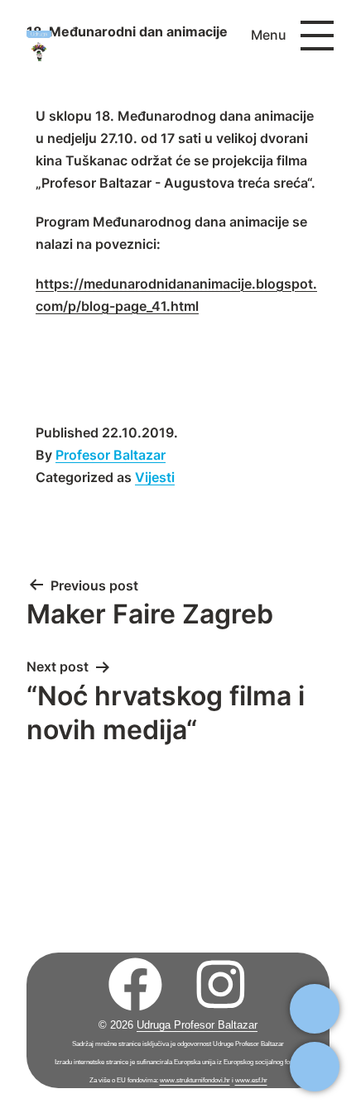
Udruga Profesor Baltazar (197, 1025)
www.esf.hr (251, 1080)
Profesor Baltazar (110, 455)
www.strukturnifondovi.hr (195, 1080)
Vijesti (155, 477)
